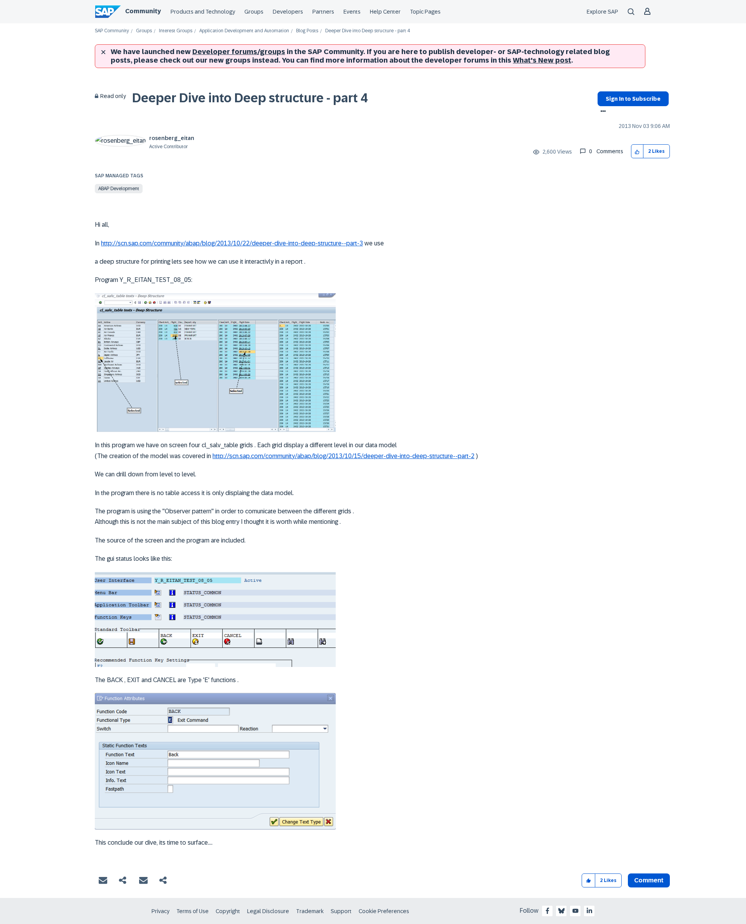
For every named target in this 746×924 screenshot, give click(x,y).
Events (352, 12)
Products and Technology (203, 12)
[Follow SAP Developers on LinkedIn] (589, 911)
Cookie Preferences (384, 911)
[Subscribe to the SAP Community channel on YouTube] (575, 911)
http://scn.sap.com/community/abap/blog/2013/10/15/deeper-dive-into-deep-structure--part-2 (343, 456)
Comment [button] (649, 880)
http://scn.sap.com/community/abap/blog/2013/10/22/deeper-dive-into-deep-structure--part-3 (232, 243)
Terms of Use (192, 911)
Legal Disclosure (268, 911)
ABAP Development (118, 188)
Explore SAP (602, 12)
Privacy (160, 911)
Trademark (310, 911)
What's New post (542, 60)
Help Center (385, 12)
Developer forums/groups (238, 52)
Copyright (228, 911)
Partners (323, 12)
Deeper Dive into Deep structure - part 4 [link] (367, 30)
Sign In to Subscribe (633, 99)
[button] (637, 151)
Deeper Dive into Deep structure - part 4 (250, 98)
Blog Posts (307, 30)
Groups (253, 12)
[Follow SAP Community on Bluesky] (561, 911)
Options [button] (602, 112)
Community (143, 11)
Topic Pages (425, 12)
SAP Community (112, 30)
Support (341, 911)
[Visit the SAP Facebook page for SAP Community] (547, 911)
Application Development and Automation (244, 30)
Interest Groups (175, 30)
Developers (288, 12)
